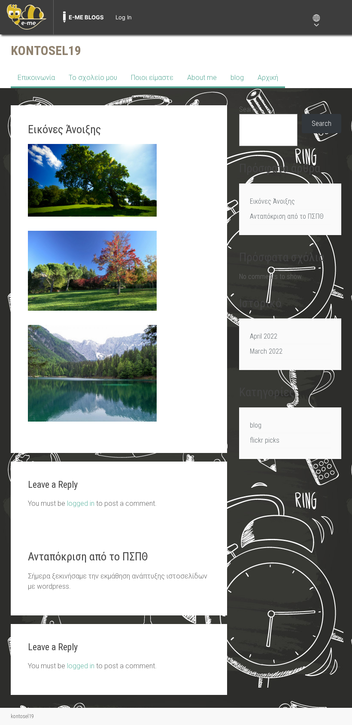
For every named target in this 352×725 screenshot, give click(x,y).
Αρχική (268, 77)
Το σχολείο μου (93, 77)
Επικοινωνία (36, 77)
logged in (80, 503)
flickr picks (264, 440)
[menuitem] (26, 17)
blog (237, 77)
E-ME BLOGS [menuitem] (86, 17)
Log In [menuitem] (123, 17)
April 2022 (263, 336)
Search (249, 109)
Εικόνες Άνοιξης (272, 201)
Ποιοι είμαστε (152, 77)
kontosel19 (46, 50)
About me (202, 77)
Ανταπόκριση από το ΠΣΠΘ (287, 216)
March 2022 (266, 351)
